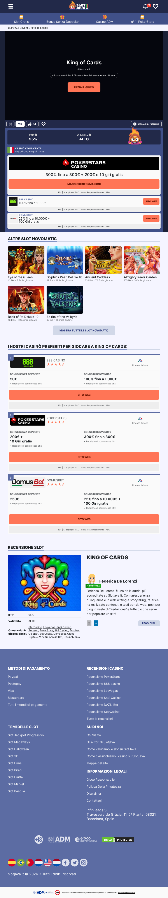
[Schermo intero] (10, 124)
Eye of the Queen (20, 277)
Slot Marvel (16, 784)
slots (25, 28)
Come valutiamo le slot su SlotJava (111, 749)
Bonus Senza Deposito (62, 21)
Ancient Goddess (97, 277)
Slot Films (14, 763)
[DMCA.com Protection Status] (118, 839)
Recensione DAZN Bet (102, 704)
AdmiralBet (55, 637)
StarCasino (35, 627)
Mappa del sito (97, 763)
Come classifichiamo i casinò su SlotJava (116, 756)
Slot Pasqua (16, 791)
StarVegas (46, 633)
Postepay (14, 683)
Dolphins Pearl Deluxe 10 (64, 277)
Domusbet (59, 633)
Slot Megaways (19, 742)
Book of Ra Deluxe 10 (23, 317)
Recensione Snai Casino (104, 697)
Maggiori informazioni (84, 184)
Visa (11, 690)
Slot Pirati (14, 770)
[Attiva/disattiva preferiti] (155, 7)
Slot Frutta (15, 777)
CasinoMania (72, 637)
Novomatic (85, 69)
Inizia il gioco (84, 87)
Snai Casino (63, 627)
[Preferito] (43, 124)
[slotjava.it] (79, 6)
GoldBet (33, 633)
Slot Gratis (21, 21)
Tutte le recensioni (100, 718)
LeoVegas (49, 627)
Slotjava (13, 28)
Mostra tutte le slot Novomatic (84, 330)
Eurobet (74, 630)
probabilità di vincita (126, 892)
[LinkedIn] (96, 623)
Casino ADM (104, 21)
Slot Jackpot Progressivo (26, 735)
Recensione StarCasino (103, 711)
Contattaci (94, 800)
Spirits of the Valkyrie (62, 317)
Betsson (33, 630)
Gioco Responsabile (101, 779)
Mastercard (16, 697)
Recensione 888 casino (103, 683)
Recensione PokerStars (103, 676)
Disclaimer (94, 793)
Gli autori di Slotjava (101, 742)
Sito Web (151, 201)
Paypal (13, 676)
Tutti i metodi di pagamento (27, 704)
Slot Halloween (18, 749)
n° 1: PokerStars (142, 21)
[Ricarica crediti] (20, 124)
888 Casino (61, 630)
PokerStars (46, 630)
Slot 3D (13, 756)
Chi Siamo (94, 735)
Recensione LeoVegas (102, 690)
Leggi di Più (149, 623)
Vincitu (43, 637)
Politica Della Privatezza (104, 786)
